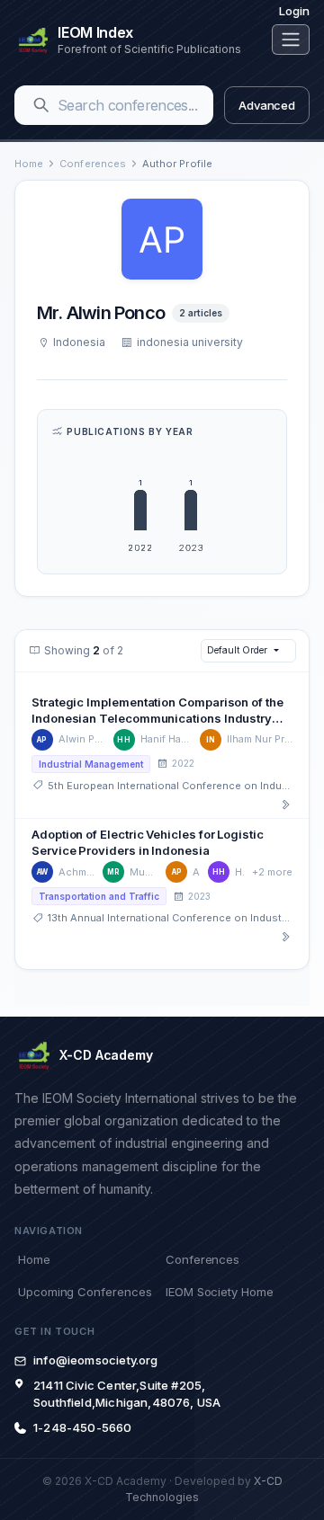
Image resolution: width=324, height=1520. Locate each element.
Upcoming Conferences (84, 1291)
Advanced (266, 105)
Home (28, 163)
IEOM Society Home (220, 1291)
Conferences (92, 163)
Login (294, 11)
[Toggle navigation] (291, 39)
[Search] (41, 105)
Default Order (236, 649)
